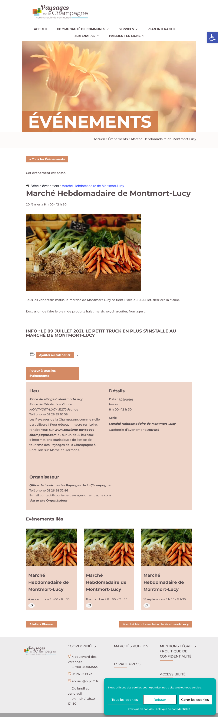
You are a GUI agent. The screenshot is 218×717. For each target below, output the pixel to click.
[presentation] (51, 548)
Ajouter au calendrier (54, 355)
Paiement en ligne (125, 36)
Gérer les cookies (195, 700)
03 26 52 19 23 (82, 674)
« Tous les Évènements (47, 159)
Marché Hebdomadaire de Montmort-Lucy (142, 424)
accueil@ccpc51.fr (85, 681)
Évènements (118, 139)
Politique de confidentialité (173, 709)
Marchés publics (131, 646)
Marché (153, 430)
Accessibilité (173, 674)
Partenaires (84, 36)
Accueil (40, 29)
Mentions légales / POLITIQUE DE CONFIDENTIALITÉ (178, 651)
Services (126, 29)
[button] (212, 37)
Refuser (160, 700)
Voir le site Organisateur (48, 500)
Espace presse (128, 664)
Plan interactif (162, 29)
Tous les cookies (125, 700)
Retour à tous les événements (42, 373)
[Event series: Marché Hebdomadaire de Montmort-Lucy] (31, 605)
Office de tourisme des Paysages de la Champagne (69, 485)
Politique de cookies (140, 709)
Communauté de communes (81, 29)
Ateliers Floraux (41, 624)
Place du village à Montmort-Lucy (55, 399)
